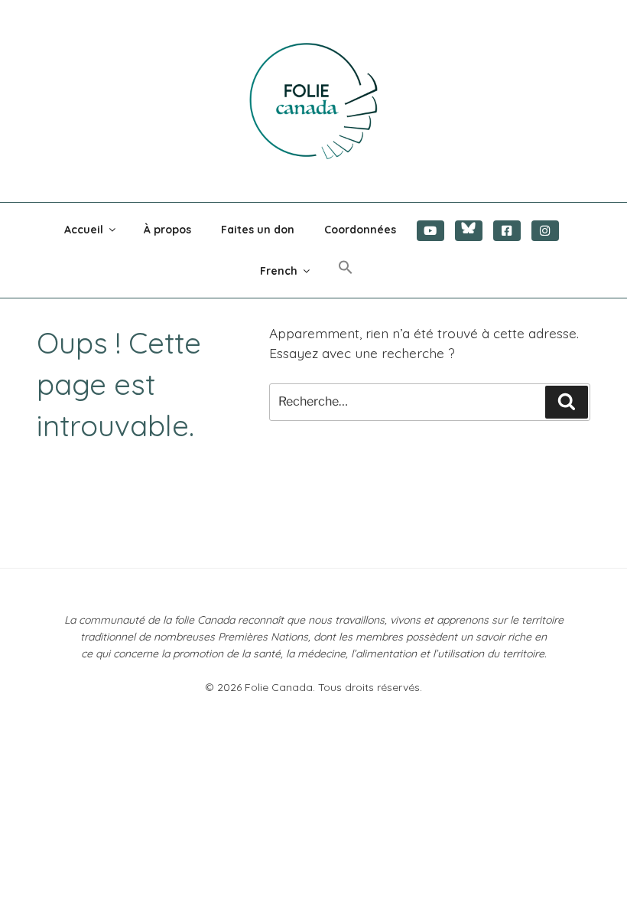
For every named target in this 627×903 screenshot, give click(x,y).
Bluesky (468, 230)
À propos (167, 229)
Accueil (83, 229)
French (278, 271)
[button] (346, 268)
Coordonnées (360, 229)
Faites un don (257, 229)
